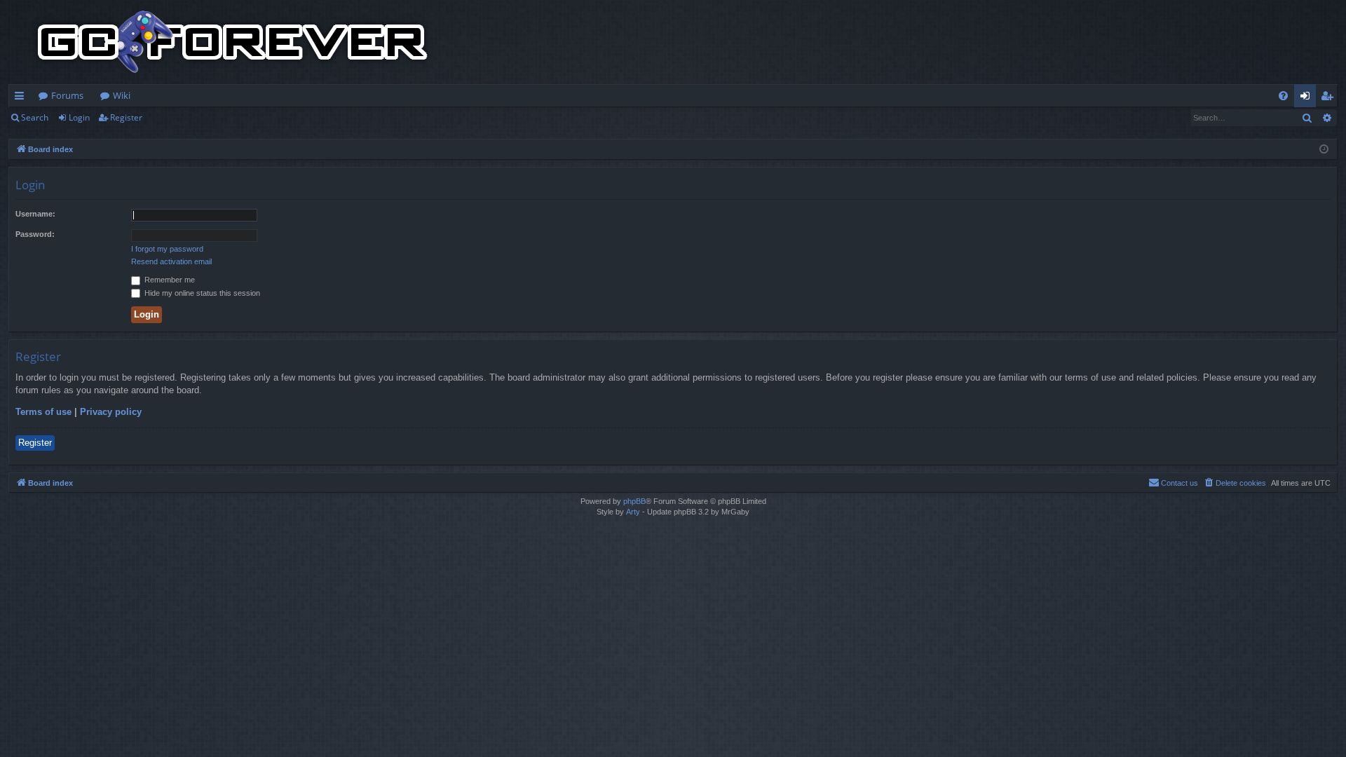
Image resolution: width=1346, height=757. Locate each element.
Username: (35, 214)
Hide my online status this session (201, 293)
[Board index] (232, 42)
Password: (35, 234)
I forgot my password (167, 249)
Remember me (168, 279)
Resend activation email (171, 261)
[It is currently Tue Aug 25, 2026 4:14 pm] (1323, 150)
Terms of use (43, 412)
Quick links (22, 98)
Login (79, 117)
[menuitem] (1283, 95)
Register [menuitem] (1330, 98)
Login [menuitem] (1308, 98)
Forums (67, 95)
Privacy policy (111, 412)
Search (34, 117)
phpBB (634, 501)
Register (126, 117)
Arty (633, 511)
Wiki (121, 95)
